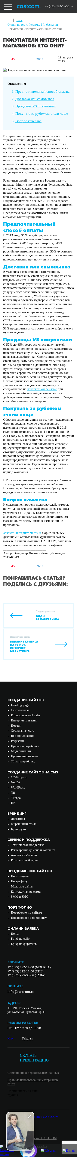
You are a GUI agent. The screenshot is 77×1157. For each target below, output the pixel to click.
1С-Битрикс (19, 777)
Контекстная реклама (26, 891)
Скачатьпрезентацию (34, 1058)
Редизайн (17, 741)
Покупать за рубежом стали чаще (41, 113)
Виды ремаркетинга (47, 618)
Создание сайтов (25, 700)
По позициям (20, 876)
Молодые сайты (22, 886)
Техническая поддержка (27, 845)
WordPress (18, 787)
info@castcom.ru (20, 991)
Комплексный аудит (24, 860)
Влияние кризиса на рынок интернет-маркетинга (24, 646)
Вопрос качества (28, 121)
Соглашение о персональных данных (33, 1072)
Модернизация (21, 751)
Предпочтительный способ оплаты (42, 91)
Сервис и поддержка (28, 839)
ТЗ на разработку (23, 761)
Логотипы (18, 818)
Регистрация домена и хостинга (33, 850)
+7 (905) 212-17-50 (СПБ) (25, 971)
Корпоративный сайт (25, 715)
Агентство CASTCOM (41, 1138)
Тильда (16, 798)
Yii (13, 792)
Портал (16, 725)
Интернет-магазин (24, 720)
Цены (15, 933)
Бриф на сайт (20, 938)
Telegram (27, 1038)
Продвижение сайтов (29, 871)
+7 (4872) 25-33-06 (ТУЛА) (26, 975)
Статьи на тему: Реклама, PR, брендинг (32, 24)
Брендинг (17, 813)
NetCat (15, 782)
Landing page (20, 705)
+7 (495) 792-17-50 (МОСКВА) (29, 967)
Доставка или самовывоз (34, 99)
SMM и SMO (19, 896)
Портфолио (19, 907)
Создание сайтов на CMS (32, 772)
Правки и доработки (25, 746)
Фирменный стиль (23, 824)
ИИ (13, 802)
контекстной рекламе (42, 389)
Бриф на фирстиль (24, 943)
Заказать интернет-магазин (22, 533)
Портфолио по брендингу (29, 917)
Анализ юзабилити (24, 855)
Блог (19, 20)
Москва (49, 20)
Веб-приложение (22, 735)
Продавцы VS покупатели (35, 106)
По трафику (19, 881)
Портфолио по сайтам (26, 912)
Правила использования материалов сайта (32, 1082)
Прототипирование (24, 756)
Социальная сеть (22, 730)
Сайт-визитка (20, 710)
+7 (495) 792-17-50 (57, 6)
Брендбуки (18, 829)
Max (10, 1038)
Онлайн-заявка (23, 928)
